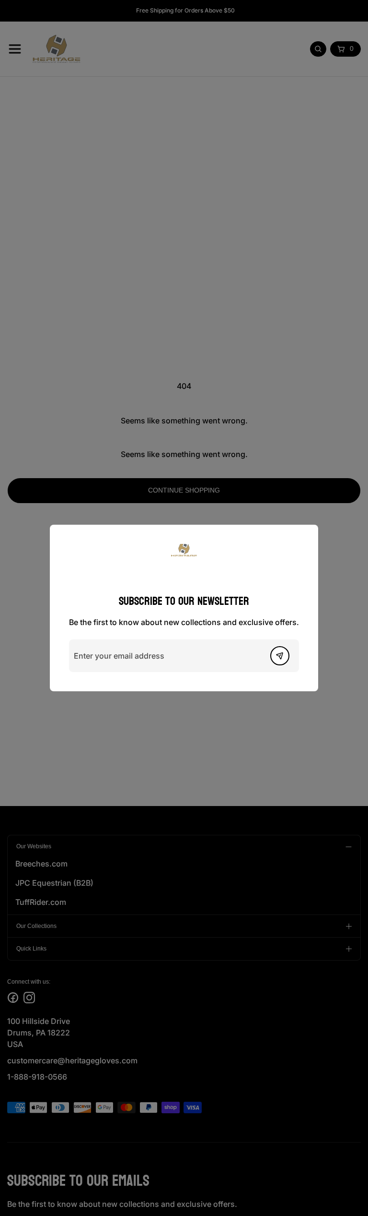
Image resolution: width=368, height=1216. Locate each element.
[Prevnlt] (279, 655)
